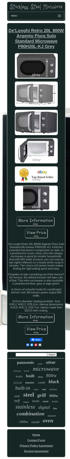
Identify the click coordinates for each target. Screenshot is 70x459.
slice (17, 382)
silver (51, 362)
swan (45, 401)
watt (44, 389)
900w (53, 396)
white (36, 389)
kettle (19, 376)
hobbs (55, 401)
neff (17, 401)
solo (17, 396)
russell (35, 422)
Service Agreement (36, 451)
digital (44, 407)
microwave (46, 368)
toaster (29, 382)
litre (55, 408)
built (30, 375)
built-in (22, 388)
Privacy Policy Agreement (36, 445)
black (54, 381)
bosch (26, 371)
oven (48, 420)
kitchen (53, 389)
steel (28, 395)
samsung (17, 371)
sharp (40, 377)
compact (26, 402)
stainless (25, 407)
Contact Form (36, 440)
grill (41, 395)
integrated (52, 416)
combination (30, 414)
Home (36, 434)
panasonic (25, 362)
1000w (23, 422)
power (40, 364)
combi (41, 382)
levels (35, 401)
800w (51, 375)
